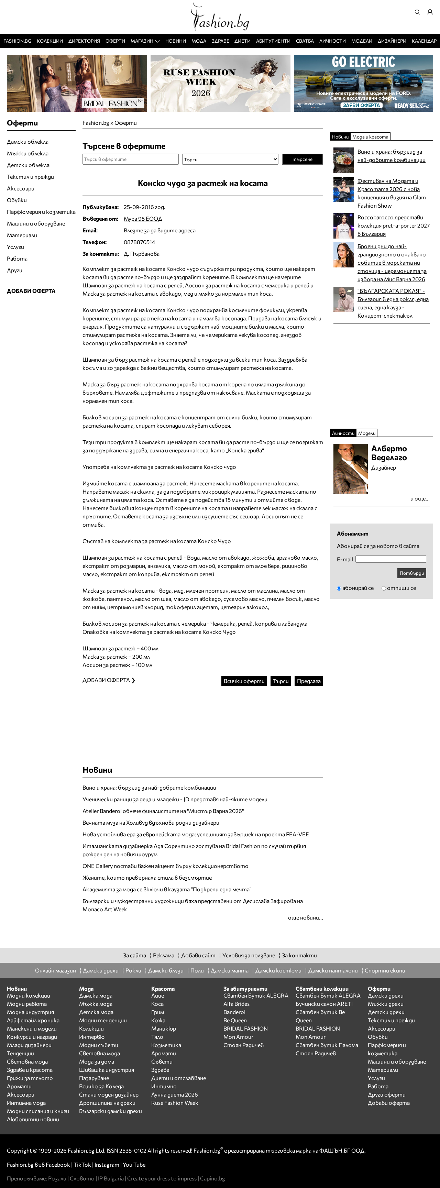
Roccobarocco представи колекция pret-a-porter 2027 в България (394, 225)
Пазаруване (94, 1078)
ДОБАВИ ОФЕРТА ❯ (108, 679)
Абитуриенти (273, 41)
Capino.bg (212, 1178)
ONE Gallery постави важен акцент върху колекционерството (165, 865)
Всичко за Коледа (101, 1086)
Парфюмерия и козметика (41, 211)
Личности (332, 41)
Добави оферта (389, 1102)
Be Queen (235, 1020)
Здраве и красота (30, 1069)
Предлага (309, 681)
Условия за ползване (248, 955)
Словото (82, 1178)
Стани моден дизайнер (109, 1094)
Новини (175, 41)
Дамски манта (230, 970)
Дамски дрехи (101, 970)
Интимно (164, 1086)
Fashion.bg (17, 41)
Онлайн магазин (55, 970)
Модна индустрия (30, 1012)
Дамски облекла (27, 141)
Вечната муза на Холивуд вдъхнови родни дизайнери (150, 822)
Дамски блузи (166, 970)
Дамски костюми (278, 970)
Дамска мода (95, 995)
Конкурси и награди (32, 1036)
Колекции (50, 41)
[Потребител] (432, 12)
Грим (157, 1012)
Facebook (58, 1164)
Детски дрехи (386, 1012)
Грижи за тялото (30, 1078)
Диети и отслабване (178, 1078)
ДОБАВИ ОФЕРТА (31, 290)
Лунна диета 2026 (174, 1094)
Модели (361, 41)
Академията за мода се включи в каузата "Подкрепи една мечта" (167, 889)
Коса (157, 1003)
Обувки (17, 200)
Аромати (19, 1086)
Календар (424, 41)
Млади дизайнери (29, 1045)
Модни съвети (98, 1045)
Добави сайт (198, 955)
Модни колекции (28, 995)
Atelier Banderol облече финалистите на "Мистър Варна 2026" (163, 810)
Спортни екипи (385, 970)
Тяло (157, 1036)
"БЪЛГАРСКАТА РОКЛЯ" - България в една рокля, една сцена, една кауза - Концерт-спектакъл (393, 303)
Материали (22, 235)
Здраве (220, 41)
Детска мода (96, 1012)
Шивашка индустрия (106, 1069)
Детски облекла (28, 165)
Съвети (162, 1061)
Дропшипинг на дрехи (107, 1102)
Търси (281, 681)
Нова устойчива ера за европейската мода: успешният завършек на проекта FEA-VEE (195, 834)
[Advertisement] (202, 718)
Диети (242, 41)
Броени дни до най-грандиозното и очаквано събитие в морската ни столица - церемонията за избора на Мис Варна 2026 (392, 262)
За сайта (134, 955)
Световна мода (27, 1061)
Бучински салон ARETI (324, 1003)
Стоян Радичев (243, 1045)
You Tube (134, 1164)
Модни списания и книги (38, 1111)
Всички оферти (244, 681)
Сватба (305, 41)
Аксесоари (20, 188)
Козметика (166, 1045)
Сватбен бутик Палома (327, 1045)
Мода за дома (96, 1061)
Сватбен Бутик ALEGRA (255, 995)
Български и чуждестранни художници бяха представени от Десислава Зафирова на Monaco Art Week (192, 905)
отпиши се (401, 587)
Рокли (133, 970)
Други (14, 270)
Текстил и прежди (30, 176)
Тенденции (20, 1053)
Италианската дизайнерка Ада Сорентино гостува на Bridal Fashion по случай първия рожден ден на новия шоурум (194, 850)
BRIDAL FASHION (245, 1028)
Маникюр (163, 1028)
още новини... (305, 917)
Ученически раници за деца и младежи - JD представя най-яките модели (174, 799)
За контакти (299, 955)
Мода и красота (370, 137)
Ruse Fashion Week (174, 1102)
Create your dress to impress (162, 1178)
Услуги (15, 246)
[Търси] (419, 12)
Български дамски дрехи (110, 1111)
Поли (197, 970)
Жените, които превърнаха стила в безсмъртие (147, 877)
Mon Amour (238, 1036)
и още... (420, 498)
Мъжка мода (95, 1003)
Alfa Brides (236, 1003)
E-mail (345, 559)
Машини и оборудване (36, 223)
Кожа (158, 1020)
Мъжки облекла (27, 153)
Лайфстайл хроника (33, 1020)
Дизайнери (392, 41)
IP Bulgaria (111, 1178)
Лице (157, 995)
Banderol (234, 1012)
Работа (17, 258)
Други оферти (387, 1094)
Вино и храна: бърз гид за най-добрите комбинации (149, 787)
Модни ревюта (27, 1003)
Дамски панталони (333, 970)
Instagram (107, 1164)
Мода (198, 41)
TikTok (82, 1164)
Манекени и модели (32, 1028)
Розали (57, 1178)
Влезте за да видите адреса (160, 230)
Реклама (163, 955)
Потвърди (412, 573)
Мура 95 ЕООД (143, 218)
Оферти (115, 41)
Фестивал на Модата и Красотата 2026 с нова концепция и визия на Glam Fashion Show (392, 193)
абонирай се (358, 587)
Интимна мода (26, 1102)
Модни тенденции (103, 1020)
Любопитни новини (33, 1119)
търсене (302, 159)
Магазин (142, 41)
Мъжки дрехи (386, 1003)
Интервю (91, 1036)
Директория (84, 41)
